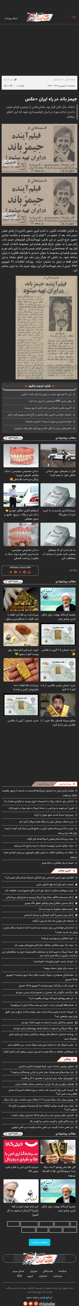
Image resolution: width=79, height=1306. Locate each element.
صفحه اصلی (70, 79)
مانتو (73, 1224)
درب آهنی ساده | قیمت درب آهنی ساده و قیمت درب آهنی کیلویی (42, 1127)
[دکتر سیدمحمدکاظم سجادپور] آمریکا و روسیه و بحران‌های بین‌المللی (39, 897)
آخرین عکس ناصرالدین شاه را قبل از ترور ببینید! (47, 408)
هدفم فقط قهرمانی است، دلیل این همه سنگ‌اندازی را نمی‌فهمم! (42, 1005)
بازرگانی (67, 1059)
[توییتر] (30, 1303)
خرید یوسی (13, 1224)
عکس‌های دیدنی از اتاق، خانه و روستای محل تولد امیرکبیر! (42, 428)
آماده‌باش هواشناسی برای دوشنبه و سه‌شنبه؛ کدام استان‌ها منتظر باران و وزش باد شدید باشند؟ (40, 930)
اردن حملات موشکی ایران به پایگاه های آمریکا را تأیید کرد (46, 822)
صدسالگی (57, 79)
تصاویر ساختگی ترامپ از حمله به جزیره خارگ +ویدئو (47, 1022)
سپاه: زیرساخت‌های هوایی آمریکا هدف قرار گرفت (50, 839)
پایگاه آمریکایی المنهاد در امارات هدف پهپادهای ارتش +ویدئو (43, 1028)
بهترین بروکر (55, 1230)
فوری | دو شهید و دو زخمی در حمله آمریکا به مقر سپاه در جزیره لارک (41, 808)
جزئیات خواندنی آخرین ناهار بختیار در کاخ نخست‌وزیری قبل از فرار (39, 415)
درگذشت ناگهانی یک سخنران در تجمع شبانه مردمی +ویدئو (44, 992)
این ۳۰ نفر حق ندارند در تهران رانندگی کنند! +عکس (46, 394)
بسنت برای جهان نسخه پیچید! (58, 968)
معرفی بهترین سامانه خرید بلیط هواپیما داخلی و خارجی (46, 1066)
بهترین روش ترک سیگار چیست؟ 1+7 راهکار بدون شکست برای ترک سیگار (39, 1100)
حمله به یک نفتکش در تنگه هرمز (58, 863)
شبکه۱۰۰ (63, 1271)
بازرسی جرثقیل (61, 1224)
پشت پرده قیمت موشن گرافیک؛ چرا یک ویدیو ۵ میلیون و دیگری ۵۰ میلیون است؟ (43, 1107)
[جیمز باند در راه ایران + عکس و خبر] (46, 327)
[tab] (67, 784)
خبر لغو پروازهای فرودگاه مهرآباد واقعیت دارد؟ (51, 998)
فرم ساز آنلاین (46, 1224)
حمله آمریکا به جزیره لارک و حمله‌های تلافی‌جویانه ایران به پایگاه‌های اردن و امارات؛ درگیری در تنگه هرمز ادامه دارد (39, 954)
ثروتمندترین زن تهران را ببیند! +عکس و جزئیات (48, 421)
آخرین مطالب (64, 870)
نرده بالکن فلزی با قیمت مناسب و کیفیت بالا (52, 1121)
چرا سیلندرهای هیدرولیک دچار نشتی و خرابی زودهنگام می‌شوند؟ (42, 1072)
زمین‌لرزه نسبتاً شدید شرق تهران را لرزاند (54, 815)
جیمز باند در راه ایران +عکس (51, 99)
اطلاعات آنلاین (39, 17)
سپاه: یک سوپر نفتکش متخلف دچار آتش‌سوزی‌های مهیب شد (44, 945)
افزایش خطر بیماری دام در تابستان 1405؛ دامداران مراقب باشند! (43, 1115)
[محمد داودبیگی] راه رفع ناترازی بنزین (54, 884)
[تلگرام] (25, 1303)
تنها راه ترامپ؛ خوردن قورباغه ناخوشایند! (54, 961)
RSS (19, 1276)
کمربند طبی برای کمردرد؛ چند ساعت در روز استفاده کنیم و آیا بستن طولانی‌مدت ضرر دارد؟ (42, 1092)
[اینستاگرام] (36, 1303)
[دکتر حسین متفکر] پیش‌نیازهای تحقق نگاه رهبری (49, 903)
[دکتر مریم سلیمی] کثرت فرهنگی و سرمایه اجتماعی (48, 915)
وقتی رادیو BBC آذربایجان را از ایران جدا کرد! (50, 401)
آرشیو (30, 1276)
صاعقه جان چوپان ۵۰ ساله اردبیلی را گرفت (53, 921)
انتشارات (43, 1276)
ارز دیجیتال (42, 1230)
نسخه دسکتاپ (39, 1242)
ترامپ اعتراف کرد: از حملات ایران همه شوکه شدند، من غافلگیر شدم (41, 1045)
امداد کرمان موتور (29, 1224)
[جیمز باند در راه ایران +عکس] (39, 148)
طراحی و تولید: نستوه (36, 1297)
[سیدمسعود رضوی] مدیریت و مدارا (56, 909)
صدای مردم (18, 1271)
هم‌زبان (33, 1271)
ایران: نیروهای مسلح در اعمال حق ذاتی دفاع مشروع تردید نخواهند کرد (39, 890)
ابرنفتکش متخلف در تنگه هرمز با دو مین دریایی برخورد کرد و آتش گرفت (38, 1052)
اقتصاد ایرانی (70, 1230)
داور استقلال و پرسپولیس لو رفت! (57, 938)
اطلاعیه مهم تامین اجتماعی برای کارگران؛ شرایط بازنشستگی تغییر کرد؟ (39, 878)
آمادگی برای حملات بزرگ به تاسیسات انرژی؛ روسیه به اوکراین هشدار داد (39, 801)
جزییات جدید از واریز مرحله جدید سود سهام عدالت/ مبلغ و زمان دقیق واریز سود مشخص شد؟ (41, 1014)
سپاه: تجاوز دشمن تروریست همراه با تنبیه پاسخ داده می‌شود (44, 846)
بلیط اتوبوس (28, 1230)
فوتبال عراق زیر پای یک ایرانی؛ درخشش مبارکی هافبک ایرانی (44, 1084)
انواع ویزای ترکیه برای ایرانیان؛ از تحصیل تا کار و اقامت (47, 1078)
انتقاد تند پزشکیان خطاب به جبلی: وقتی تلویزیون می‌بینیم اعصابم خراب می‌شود (40, 854)
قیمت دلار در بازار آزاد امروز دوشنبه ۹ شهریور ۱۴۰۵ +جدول (46, 986)
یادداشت (57, 1276)
